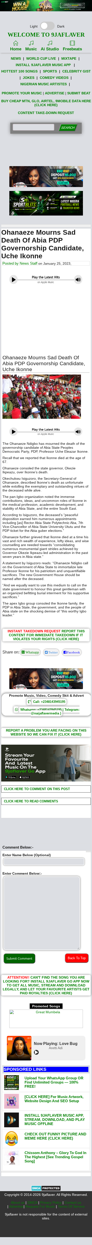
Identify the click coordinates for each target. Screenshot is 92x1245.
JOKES (28, 78)
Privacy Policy (51, 1202)
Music (31, 49)
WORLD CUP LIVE (41, 58)
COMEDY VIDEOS (54, 78)
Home (15, 49)
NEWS (16, 58)
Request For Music (41, 1206)
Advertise (16, 1206)
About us (18, 1202)
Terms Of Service (71, 1206)
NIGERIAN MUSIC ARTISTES (43, 84)
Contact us (73, 1202)
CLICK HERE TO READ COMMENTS (30, 801)
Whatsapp (32, 652)
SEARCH (68, 128)
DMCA (32, 1202)
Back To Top (77, 958)
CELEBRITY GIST (76, 71)
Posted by (11, 263)
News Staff (28, 263)
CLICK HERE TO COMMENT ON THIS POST (36, 789)
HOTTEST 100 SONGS (19, 71)
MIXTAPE (68, 58)
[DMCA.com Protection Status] (46, 1190)
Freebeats (72, 49)
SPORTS (50, 71)
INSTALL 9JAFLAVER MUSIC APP (43, 65)
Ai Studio (50, 49)
